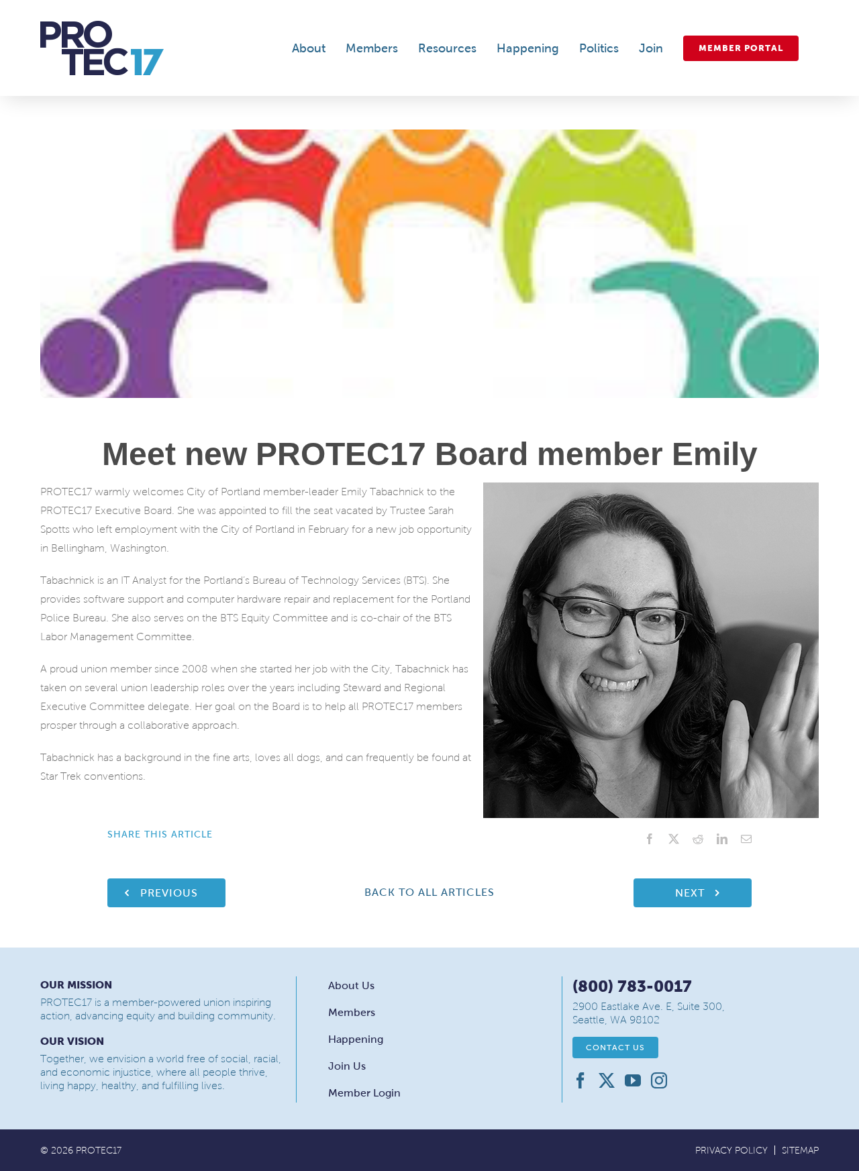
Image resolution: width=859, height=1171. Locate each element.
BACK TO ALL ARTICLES (429, 892)
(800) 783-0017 (632, 986)
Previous (169, 893)
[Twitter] (607, 1080)
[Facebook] (580, 1080)
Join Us (347, 1066)
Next (690, 893)
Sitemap (800, 1150)
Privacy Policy (731, 1150)
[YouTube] (633, 1080)
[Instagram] (659, 1080)
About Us (351, 985)
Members (351, 1012)
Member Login (364, 1093)
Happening (355, 1039)
